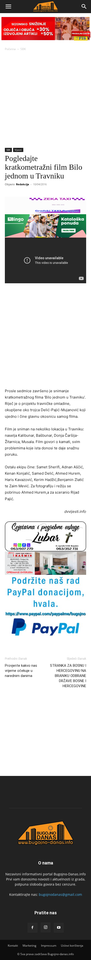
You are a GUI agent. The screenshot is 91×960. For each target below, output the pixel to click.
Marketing (29, 945)
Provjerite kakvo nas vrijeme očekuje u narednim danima (21, 670)
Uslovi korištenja (72, 945)
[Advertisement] (45, 99)
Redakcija (22, 184)
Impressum (48, 945)
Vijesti (18, 149)
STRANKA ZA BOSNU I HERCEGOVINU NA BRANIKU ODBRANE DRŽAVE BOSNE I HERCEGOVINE (68, 675)
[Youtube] (59, 928)
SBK (23, 49)
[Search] (84, 6)
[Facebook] (32, 928)
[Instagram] (45, 927)
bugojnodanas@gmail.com (60, 894)
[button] (8, 6)
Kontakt (13, 945)
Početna (10, 49)
